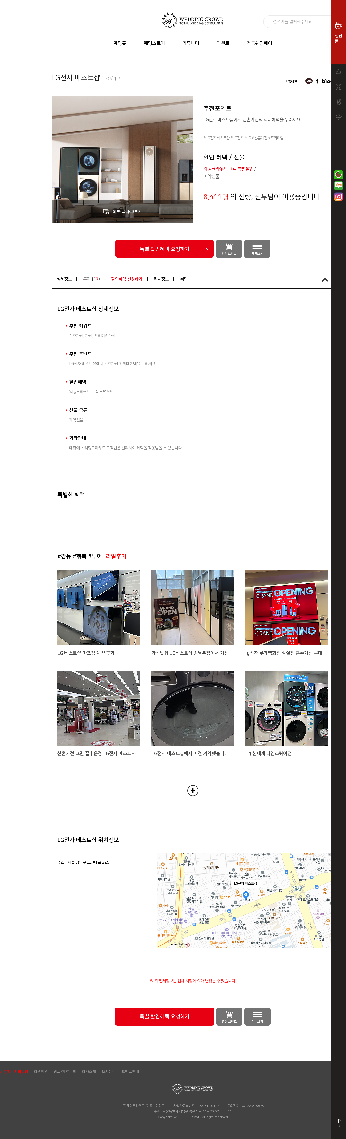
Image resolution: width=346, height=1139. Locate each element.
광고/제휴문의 (65, 1071)
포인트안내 (130, 1071)
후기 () (91, 279)
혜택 (184, 279)
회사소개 (89, 1071)
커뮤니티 (190, 43)
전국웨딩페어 (259, 43)
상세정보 (64, 279)
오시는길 (109, 1071)
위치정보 (161, 279)
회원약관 (41, 1071)
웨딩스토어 (154, 43)
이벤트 (223, 43)
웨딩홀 (119, 43)
